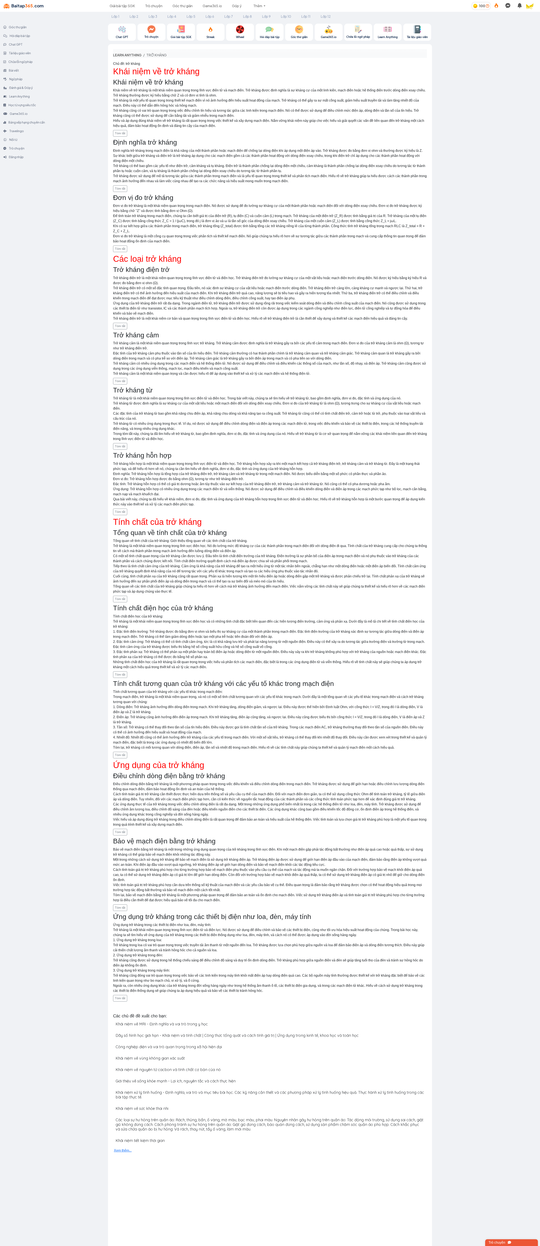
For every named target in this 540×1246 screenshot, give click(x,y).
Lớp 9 (266, 16)
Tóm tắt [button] (120, 133)
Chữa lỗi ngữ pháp (20, 62)
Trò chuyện (153, 6)
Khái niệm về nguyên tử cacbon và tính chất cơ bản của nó (168, 1069)
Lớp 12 (326, 16)
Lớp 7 (228, 16)
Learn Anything (19, 96)
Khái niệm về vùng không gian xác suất (150, 1058)
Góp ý (237, 6)
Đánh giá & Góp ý (21, 88)
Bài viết (13, 70)
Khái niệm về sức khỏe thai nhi (142, 1108)
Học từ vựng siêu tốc (22, 105)
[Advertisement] (486, 53)
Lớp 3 (152, 16)
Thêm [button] (258, 6)
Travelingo (16, 131)
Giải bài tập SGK (122, 6)
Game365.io (212, 6)
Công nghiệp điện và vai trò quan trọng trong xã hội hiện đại (169, 1046)
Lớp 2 (134, 16)
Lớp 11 (305, 16)
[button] (531, 6)
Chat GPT (15, 44)
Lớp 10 (286, 16)
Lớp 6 (209, 16)
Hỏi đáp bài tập (19, 36)
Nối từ (13, 139)
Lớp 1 (115, 16)
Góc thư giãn (183, 6)
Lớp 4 (171, 16)
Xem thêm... (123, 1150)
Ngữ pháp (16, 79)
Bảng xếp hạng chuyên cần (26, 122)
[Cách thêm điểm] (487, 6)
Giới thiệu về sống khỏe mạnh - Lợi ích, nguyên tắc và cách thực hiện (176, 1081)
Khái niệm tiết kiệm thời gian (140, 1140)
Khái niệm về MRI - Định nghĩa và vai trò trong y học (162, 1024)
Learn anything (127, 55)
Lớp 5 (190, 16)
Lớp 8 (247, 16)
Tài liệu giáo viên (19, 53)
